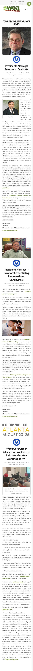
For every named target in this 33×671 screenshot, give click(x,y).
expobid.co (5, 188)
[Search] (24, 8)
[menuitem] (13, 1)
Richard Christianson (19, 75)
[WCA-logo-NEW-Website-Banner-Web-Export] (13, 8)
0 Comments (16, 72)
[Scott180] (16, 41)
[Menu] (28, 8)
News (10, 75)
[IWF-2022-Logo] (16, 430)
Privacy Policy (13, 1)
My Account (21, 1)
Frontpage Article (25, 72)
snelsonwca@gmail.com (9, 230)
